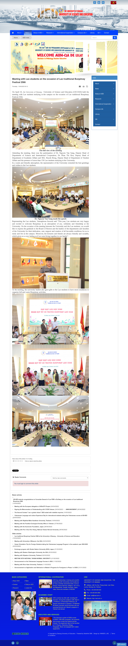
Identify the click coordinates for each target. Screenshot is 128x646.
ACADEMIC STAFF (45, 595)
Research (98, 99)
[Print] (84, 86)
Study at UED (99, 94)
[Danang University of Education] (22, 17)
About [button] (19, 33)
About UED (16, 581)
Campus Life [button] (82, 33)
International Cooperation (103, 104)
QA (96, 119)
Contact (97, 124)
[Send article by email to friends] (80, 86)
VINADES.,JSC (104, 633)
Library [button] (92, 33)
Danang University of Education (66, 633)
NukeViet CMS (88, 633)
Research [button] (49, 33)
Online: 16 (25, 634)
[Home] (13, 32)
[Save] (87, 86)
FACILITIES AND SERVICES (48, 614)
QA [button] (99, 33)
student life (28, 588)
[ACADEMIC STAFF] (45, 602)
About (97, 83)
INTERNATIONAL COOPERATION (51, 577)
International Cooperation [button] (65, 33)
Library (97, 114)
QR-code (16, 634)
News (97, 89)
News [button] (27, 33)
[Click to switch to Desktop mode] (17, 643)
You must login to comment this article (26, 484)
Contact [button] (106, 33)
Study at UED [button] (37, 33)
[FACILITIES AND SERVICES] (45, 621)
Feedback (122, 644)
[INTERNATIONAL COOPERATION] (45, 584)
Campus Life (99, 109)
